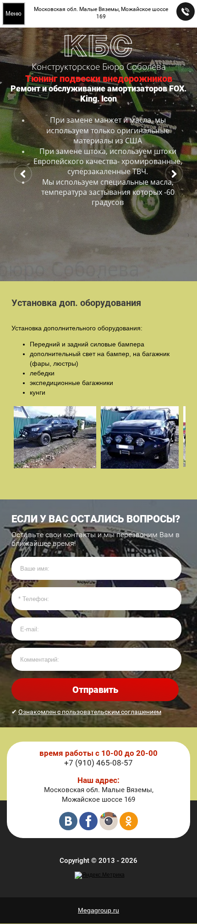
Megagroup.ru (98, 910)
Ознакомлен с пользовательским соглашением (89, 711)
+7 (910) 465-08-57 (98, 762)
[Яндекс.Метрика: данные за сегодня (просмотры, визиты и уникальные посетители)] (100, 875)
